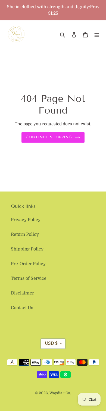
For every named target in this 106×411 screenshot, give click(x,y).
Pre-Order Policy (28, 263)
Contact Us (22, 307)
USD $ (51, 343)
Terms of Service (28, 278)
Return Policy (25, 234)
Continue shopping (49, 137)
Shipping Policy (27, 249)
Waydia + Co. (60, 393)
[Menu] (96, 35)
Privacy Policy (25, 219)
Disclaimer (22, 293)
